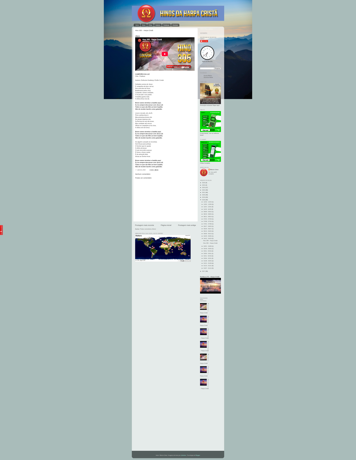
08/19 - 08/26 (208, 214)
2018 (203, 199)
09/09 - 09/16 (208, 211)
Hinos (143, 25)
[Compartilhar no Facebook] (156, 170)
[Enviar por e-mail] (150, 170)
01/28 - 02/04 (208, 261)
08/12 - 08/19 (208, 216)
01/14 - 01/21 (208, 265)
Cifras (150, 25)
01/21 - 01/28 (208, 263)
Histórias (175, 25)
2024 (203, 185)
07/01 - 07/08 (208, 224)
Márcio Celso (214, 169)
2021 (203, 192)
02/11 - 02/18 (208, 256)
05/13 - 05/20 (208, 231)
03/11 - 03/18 (208, 251)
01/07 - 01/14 (208, 268)
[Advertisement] (210, 421)
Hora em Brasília (207, 61)
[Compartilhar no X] (154, 170)
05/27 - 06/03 (208, 226)
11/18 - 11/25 (207, 209)
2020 (203, 195)
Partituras (166, 25)
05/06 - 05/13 (208, 233)
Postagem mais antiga (187, 225)
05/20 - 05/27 (208, 228)
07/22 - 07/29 (208, 219)
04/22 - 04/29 (208, 238)
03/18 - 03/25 (208, 248)
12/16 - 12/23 (208, 202)
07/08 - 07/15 (208, 221)
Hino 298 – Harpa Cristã (210, 240)
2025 (203, 182)
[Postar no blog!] (152, 170)
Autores (157, 25)
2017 (203, 271)
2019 (203, 197)
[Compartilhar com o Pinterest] (157, 170)
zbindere (183, 455)
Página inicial (166, 225)
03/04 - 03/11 (208, 253)
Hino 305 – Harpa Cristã (210, 243)
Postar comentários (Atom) (148, 229)
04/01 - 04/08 (208, 246)
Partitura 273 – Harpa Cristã (209, 277)
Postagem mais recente (144, 225)
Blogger (198, 455)
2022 (203, 190)
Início (137, 25)
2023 (203, 187)
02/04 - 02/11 (208, 258)
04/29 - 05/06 (208, 236)
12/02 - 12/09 (208, 204)
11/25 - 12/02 (208, 206)
